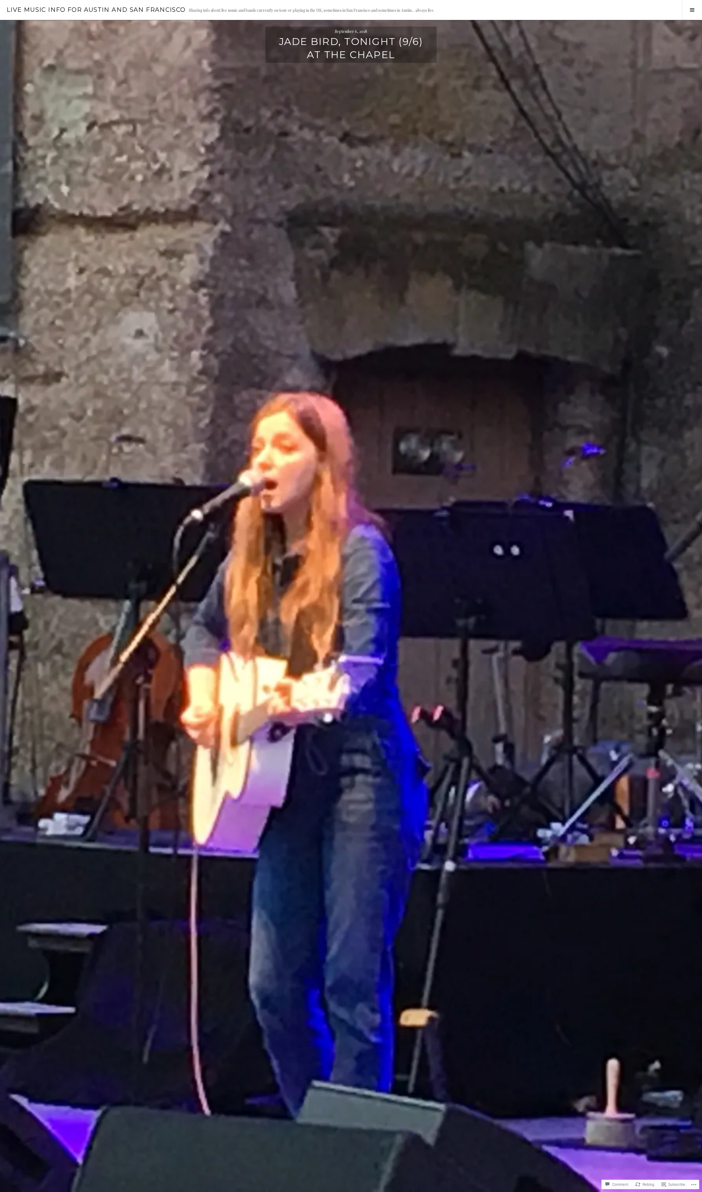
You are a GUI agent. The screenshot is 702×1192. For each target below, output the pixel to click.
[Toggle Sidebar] (692, 10)
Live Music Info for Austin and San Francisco (96, 9)
